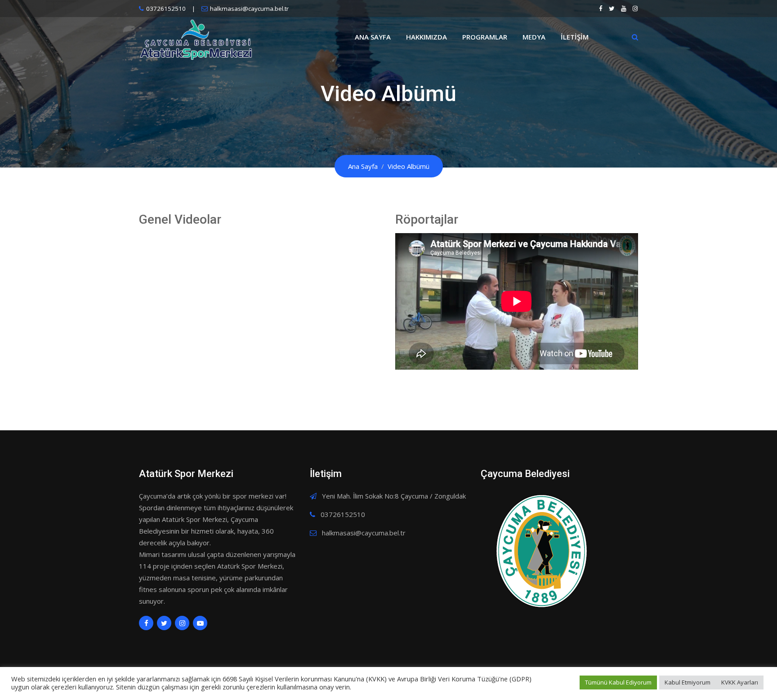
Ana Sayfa (373, 36)
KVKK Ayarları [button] (739, 682)
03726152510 (166, 8)
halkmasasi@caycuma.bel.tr (249, 8)
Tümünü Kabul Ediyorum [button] (618, 682)
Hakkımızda (426, 36)
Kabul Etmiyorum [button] (687, 682)
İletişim (575, 36)
